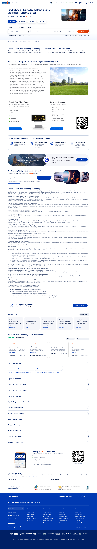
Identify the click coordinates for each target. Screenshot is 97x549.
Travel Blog (46, 522)
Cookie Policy (78, 514)
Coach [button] (29, 27)
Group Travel (30, 520)
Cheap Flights (30, 512)
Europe (20, 41)
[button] (61, 2)
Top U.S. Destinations (13, 518)
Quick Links (11, 508)
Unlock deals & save (44, 178)
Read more (12, 327)
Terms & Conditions (79, 518)
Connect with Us (65, 496)
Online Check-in (47, 516)
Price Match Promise (80, 516)
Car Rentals (30, 516)
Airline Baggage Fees (48, 518)
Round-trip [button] (11, 27)
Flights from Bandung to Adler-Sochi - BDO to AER (20, 368)
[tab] (12, 21)
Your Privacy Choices (13, 527)
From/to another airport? (71, 35)
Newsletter (61, 522)
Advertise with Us (63, 520)
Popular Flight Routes (13, 515)
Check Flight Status (80, 305)
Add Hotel (21, 35)
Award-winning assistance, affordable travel (16, 487)
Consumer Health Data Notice (82, 527)
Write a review (70, 338)
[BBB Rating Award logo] (87, 489)
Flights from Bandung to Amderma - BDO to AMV (47, 372)
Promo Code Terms (54, 479)
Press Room (62, 514)
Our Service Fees (79, 522)
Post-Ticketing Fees (80, 525)
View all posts (83, 314)
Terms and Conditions (49, 539)
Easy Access (13, 496)
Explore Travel (15, 2)
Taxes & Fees (78, 520)
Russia (24, 41)
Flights (15, 41)
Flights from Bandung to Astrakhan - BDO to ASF (20, 372)
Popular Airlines (12, 512)
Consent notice (11, 182)
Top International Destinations (12, 522)
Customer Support (47, 514)
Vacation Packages (31, 518)
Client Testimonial (63, 518)
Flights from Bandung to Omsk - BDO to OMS (74, 368)
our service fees (33, 476)
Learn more (27, 162)
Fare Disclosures (12, 479)
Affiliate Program (63, 516)
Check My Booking (47, 512)
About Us (61, 512)
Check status (15, 129)
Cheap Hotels (30, 514)
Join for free (82, 159)
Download (57, 129)
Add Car (29, 35)
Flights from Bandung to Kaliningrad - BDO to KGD (48, 368)
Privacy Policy (17, 182)
